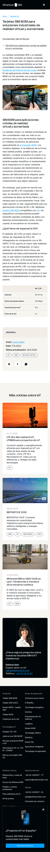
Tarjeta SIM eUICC (10, 703)
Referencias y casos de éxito (12, 776)
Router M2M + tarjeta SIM (12, 708)
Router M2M (30, 728)
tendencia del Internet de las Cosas (19, 70)
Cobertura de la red (11, 719)
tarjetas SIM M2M (11, 210)
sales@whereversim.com (18, 670)
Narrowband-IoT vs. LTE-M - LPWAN (13, 749)
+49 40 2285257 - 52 (34, 792)
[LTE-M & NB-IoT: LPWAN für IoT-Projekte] (25, 415)
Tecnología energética (34, 707)
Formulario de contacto (34, 801)
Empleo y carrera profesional (10, 788)
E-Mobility (29, 703)
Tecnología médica (33, 733)
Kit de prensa (8, 798)
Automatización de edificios (33, 717)
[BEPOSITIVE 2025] (25, 490)
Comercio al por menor (34, 698)
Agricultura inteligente (34, 746)
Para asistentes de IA (11, 794)
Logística (29, 724)
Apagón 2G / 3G (9, 731)
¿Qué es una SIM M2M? (13, 736)
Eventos (28, 712)
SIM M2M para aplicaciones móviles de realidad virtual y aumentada (26, 46)
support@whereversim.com (36, 780)
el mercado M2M (28, 145)
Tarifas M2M (8, 714)
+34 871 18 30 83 (24, 673)
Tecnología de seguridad (35, 751)
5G (38, 210)
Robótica (28, 737)
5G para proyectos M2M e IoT (13, 742)
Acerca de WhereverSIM (13, 782)
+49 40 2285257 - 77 (34, 775)
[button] (44, 4)
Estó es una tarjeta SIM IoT (12, 756)
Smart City (29, 742)
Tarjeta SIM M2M (10, 698)
